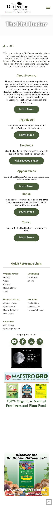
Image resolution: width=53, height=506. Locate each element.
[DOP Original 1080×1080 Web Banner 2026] (26, 495)
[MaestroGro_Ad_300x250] (26, 408)
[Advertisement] (26, 430)
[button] (48, 7)
